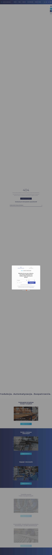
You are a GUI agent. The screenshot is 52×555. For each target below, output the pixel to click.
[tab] (21, 267)
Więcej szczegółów (32, 287)
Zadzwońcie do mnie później (31, 282)
